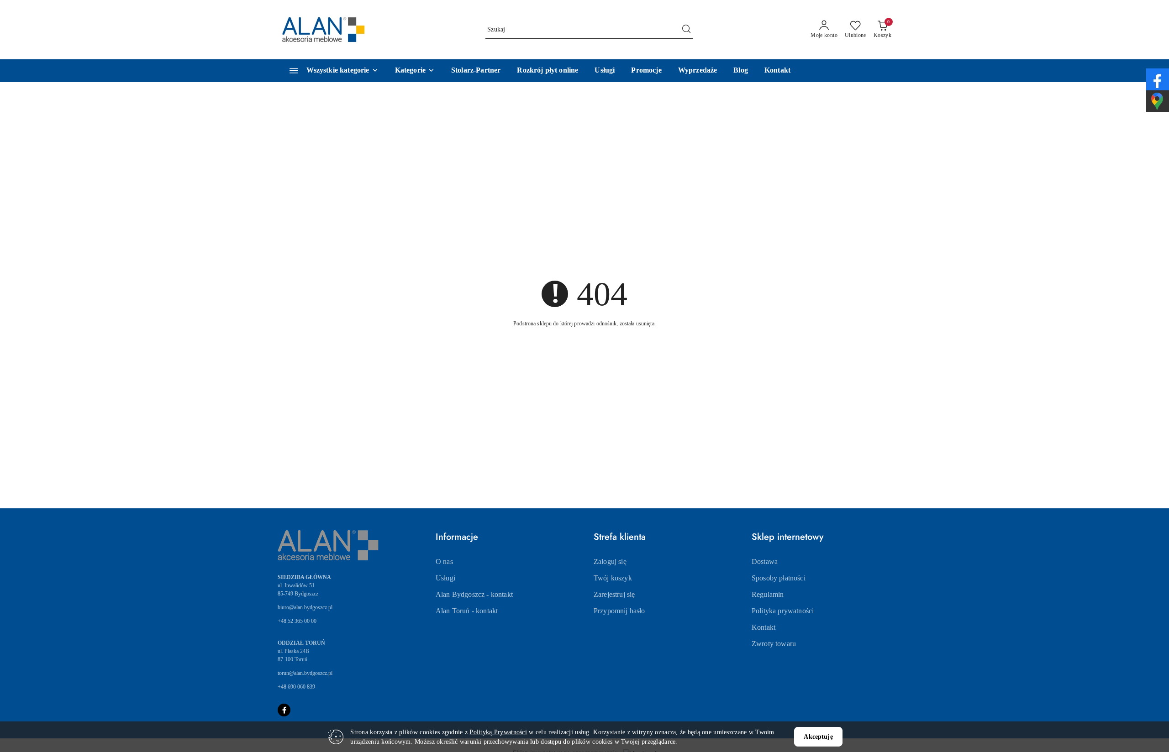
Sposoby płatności (779, 578)
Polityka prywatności (783, 611)
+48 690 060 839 (296, 687)
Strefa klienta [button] (620, 536)
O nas (444, 561)
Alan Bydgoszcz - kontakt (474, 594)
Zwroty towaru (774, 644)
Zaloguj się (610, 561)
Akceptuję (818, 736)
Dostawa (765, 561)
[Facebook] (284, 710)
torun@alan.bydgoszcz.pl (305, 673)
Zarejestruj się (614, 594)
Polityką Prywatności (498, 732)
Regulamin (768, 594)
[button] (414, 70)
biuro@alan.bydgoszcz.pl (305, 607)
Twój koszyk (613, 578)
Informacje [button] (457, 536)
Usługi (445, 578)
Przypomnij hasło (619, 611)
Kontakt (763, 627)
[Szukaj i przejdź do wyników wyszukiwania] (686, 30)
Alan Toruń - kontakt (467, 611)
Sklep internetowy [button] (787, 536)
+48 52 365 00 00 (297, 621)
